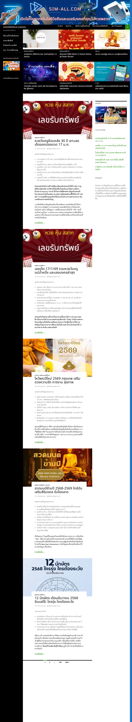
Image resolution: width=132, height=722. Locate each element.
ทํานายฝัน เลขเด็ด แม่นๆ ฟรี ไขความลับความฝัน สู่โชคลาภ (40, 87)
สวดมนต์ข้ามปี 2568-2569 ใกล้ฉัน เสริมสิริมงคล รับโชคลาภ (58, 490)
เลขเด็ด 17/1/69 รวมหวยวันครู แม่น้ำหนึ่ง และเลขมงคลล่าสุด (56, 270)
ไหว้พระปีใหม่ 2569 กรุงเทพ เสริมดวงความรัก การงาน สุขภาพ (57, 380)
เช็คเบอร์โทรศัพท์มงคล (11, 36)
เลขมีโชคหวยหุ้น (33, 83)
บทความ (68, 26)
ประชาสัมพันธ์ (8, 40)
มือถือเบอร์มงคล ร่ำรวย (54, 148)
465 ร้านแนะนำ (117, 26)
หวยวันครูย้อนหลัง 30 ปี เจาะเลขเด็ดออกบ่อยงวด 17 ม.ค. (57, 142)
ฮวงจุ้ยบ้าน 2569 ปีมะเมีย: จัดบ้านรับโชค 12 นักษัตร (40, 55)
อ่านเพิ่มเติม (40, 223)
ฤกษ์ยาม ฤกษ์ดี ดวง (29, 51)
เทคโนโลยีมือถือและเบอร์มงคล (14, 27)
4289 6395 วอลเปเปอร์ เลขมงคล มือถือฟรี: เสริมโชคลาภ (76, 87)
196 (60, 662)
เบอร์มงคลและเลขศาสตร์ (66, 83)
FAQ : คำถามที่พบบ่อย (11, 50)
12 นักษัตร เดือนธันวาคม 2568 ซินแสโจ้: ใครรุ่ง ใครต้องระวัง (56, 600)
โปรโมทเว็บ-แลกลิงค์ (10, 45)
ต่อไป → (67, 662)
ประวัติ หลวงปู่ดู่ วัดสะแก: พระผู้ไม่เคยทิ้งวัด (111, 54)
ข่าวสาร (60, 26)
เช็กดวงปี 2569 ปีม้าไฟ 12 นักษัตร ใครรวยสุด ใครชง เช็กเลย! (75, 55)
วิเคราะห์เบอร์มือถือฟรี (100, 26)
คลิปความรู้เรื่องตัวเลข (82, 26)
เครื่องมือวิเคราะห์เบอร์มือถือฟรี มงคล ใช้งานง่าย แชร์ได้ (111, 87)
